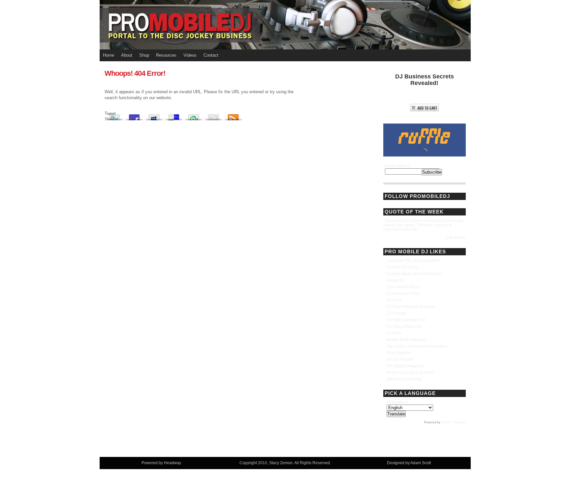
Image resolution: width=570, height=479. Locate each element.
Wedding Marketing (404, 379)
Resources (166, 55)
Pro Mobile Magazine (406, 366)
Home (108, 55)
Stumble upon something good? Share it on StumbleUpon (194, 115)
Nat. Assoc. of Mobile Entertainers (417, 346)
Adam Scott (420, 463)
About (126, 55)
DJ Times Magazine (404, 326)
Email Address (398, 166)
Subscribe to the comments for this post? (233, 115)
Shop (144, 55)
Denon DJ (396, 280)
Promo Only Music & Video (410, 372)
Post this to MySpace (154, 115)
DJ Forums (396, 313)
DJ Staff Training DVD (406, 320)
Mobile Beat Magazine (407, 339)
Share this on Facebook (134, 115)
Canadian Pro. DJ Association (413, 260)
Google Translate (453, 422)
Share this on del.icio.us (174, 115)
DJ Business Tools (403, 293)
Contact (211, 55)
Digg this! (213, 115)
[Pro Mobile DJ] (285, 24)
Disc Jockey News (403, 287)
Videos (190, 55)
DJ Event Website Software (411, 306)
